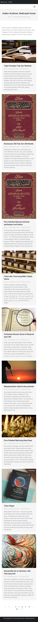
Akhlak (6, 389)
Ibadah (6, 146)
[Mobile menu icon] (34, 6)
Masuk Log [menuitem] (4, 2)
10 (29, 607)
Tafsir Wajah (9, 506)
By (13, 68)
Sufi (5, 576)
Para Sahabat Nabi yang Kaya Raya (18, 440)
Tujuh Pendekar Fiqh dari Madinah (17, 66)
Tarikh (5, 68)
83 (17, 609)
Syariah (6, 227)
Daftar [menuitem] (10, 2)
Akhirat (6, 508)
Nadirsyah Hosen (27, 13)
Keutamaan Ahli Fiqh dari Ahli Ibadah (18, 144)
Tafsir (5, 339)
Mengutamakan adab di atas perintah (19, 386)
